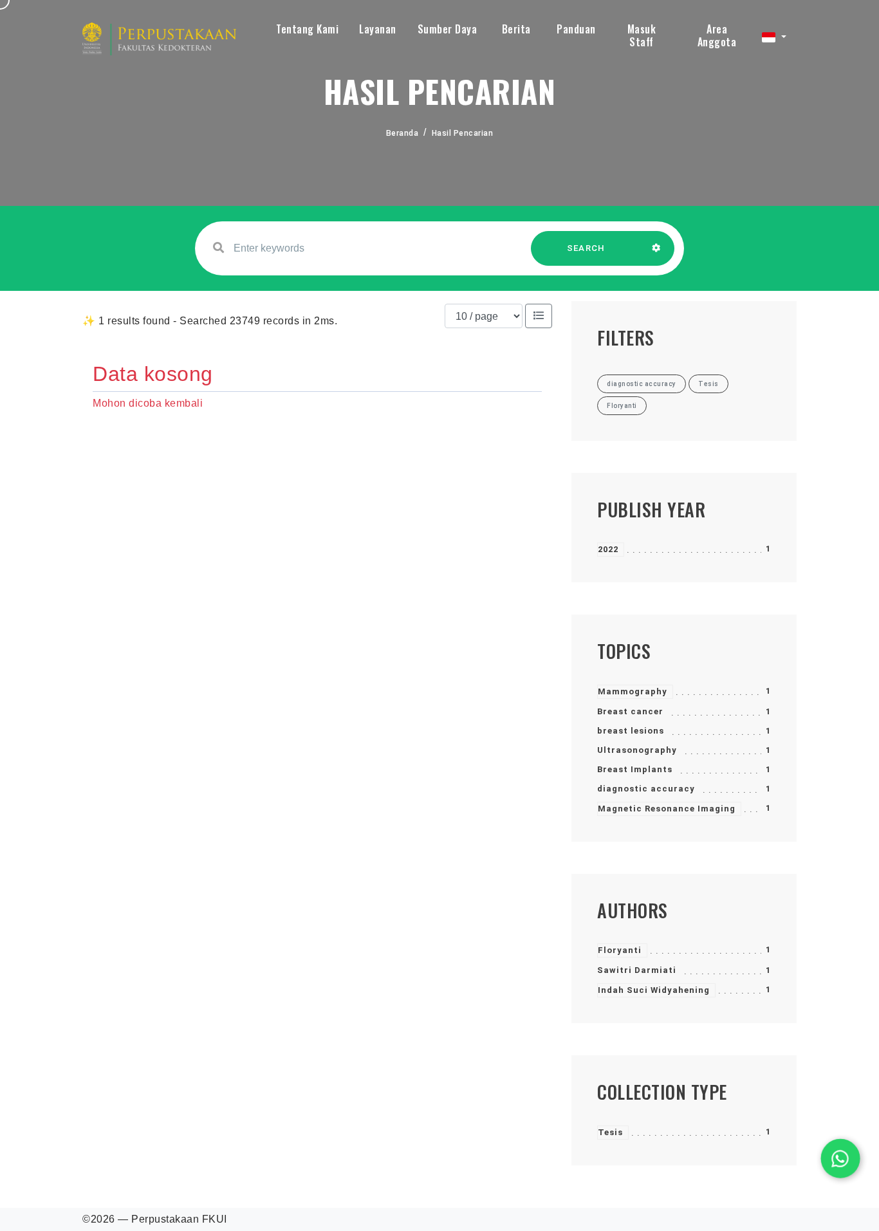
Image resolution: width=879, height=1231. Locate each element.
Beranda (402, 133)
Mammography (632, 691)
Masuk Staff (641, 35)
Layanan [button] (377, 29)
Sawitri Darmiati (636, 970)
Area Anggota (717, 35)
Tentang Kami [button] (307, 29)
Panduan (576, 29)
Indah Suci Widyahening (654, 990)
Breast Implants (634, 769)
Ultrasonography (637, 750)
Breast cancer (630, 711)
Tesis (610, 1132)
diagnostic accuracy (646, 788)
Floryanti (620, 950)
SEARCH (586, 248)
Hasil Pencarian (463, 133)
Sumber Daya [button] (447, 29)
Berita (516, 29)
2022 (608, 549)
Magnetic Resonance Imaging (667, 808)
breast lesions (630, 731)
